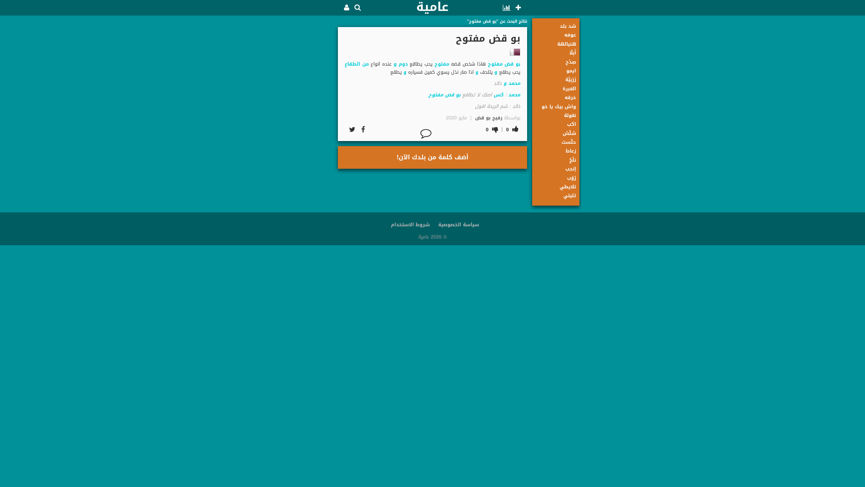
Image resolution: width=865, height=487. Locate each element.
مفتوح (495, 64)
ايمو (571, 70)
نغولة (570, 115)
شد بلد (568, 26)
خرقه (570, 97)
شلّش (569, 133)
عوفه (570, 35)
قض (509, 64)
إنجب (570, 168)
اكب (571, 124)
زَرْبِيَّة (570, 79)
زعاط (571, 151)
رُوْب (571, 178)
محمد (514, 83)
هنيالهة (566, 44)
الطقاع (352, 64)
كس (498, 94)
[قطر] (515, 52)
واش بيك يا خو (559, 106)
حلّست (569, 142)
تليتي (569, 195)
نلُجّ (572, 160)
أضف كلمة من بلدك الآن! (432, 157)
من (365, 64)
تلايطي (568, 186)
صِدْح (571, 62)
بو (518, 64)
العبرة (569, 88)
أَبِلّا (572, 52)
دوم (403, 64)
